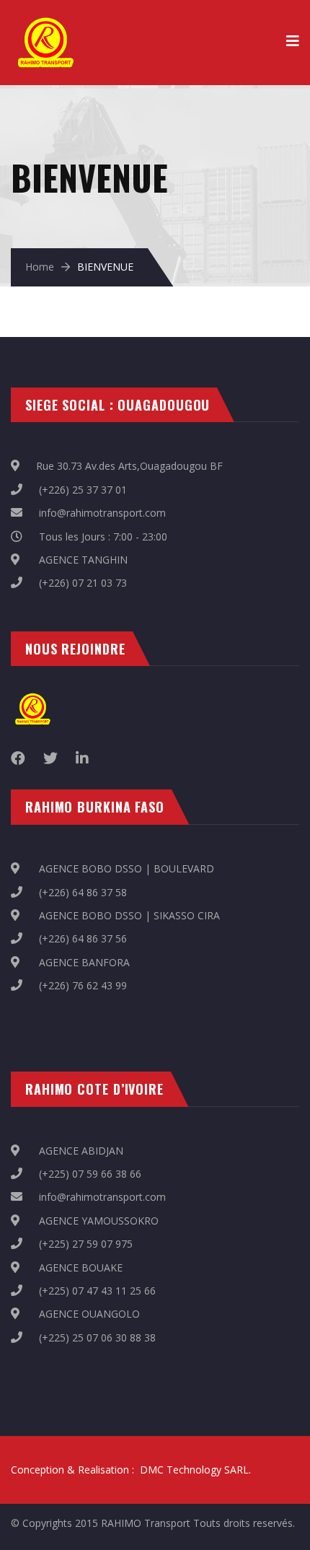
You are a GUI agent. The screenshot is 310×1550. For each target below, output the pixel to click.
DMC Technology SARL (194, 1469)
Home (39, 266)
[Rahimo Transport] (45, 22)
